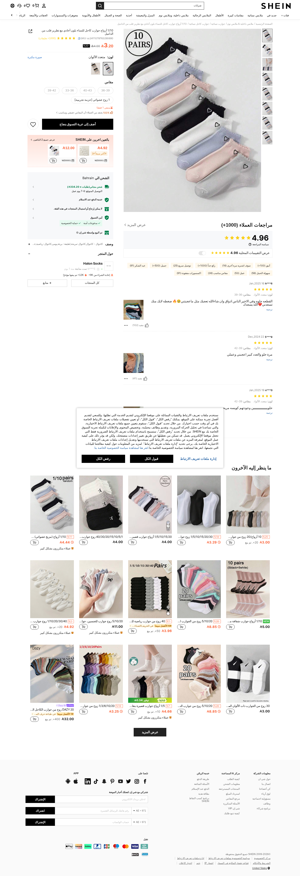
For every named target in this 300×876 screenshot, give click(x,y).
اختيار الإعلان (185, 863)
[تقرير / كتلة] (125, 325)
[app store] (76, 783)
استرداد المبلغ (233, 793)
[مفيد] (146, 325)
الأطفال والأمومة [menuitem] (91, 15)
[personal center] (43, 5)
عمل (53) (239, 273)
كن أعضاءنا (264, 788)
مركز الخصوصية (262, 858)
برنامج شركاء (263, 808)
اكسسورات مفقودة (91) (189, 273)
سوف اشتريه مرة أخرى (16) (236, 265)
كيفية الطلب (233, 779)
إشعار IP (208, 863)
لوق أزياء (265, 793)
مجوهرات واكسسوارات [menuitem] (65, 15)
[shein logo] (276, 5)
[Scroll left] (16, 15)
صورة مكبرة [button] (35, 57)
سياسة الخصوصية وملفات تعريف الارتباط (229, 858)
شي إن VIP (234, 808)
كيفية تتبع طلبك (232, 813)
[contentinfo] (87, 846)
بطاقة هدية (203, 793)
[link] (35, 5)
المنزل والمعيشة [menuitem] (145, 15)
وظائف (266, 803)
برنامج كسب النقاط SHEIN (199, 800)
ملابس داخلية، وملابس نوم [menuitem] (174, 15)
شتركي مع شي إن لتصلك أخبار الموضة (128, 792)
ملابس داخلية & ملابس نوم (240, 23)
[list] (115, 781)
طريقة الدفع (203, 779)
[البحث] (100, 6)
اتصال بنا (266, 784)
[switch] (202, 253)
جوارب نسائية (218, 23)
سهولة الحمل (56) (260, 273)
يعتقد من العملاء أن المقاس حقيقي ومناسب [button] (84, 112)
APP (76, 773)
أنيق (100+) (264, 265)
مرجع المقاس (233, 798)
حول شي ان (264, 779)
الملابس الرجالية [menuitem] (202, 15)
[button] (19, 5)
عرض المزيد (150, 732)
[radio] (108, 68)
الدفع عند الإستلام (200, 788)
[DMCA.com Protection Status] (135, 854)
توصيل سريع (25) (182, 265)
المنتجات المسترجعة (229, 788)
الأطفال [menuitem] (219, 15)
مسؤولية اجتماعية (261, 798)
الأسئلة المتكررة (231, 803)
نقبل (145, 839)
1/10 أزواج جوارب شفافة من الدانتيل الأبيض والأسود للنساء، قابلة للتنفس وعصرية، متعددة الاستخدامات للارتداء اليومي (247, 621)
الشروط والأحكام (261, 863)
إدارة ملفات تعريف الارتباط (190, 858)
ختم (198, 863)
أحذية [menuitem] (129, 15)
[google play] (68, 783)
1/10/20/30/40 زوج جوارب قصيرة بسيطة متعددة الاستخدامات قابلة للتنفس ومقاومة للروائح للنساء (51, 621)
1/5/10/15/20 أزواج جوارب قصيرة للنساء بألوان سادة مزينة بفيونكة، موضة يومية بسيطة (150, 536)
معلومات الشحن (231, 784)
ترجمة (269, 309)
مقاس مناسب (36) (218, 273)
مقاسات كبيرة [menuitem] (235, 15)
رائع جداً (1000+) (206, 265)
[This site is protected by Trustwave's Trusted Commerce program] (145, 854)
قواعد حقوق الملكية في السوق (233, 863)
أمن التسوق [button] (96, 217)
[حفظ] (33, 124)
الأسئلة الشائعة (201, 784)
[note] (56, 548)
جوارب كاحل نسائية (199, 23)
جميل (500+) (159, 265)
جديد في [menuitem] (272, 15)
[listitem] (93, 154)
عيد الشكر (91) (137, 265)
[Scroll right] (11, 15)
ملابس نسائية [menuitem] (255, 15)
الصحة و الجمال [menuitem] (113, 15)
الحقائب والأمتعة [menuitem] (38, 15)
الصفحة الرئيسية (264, 23)
